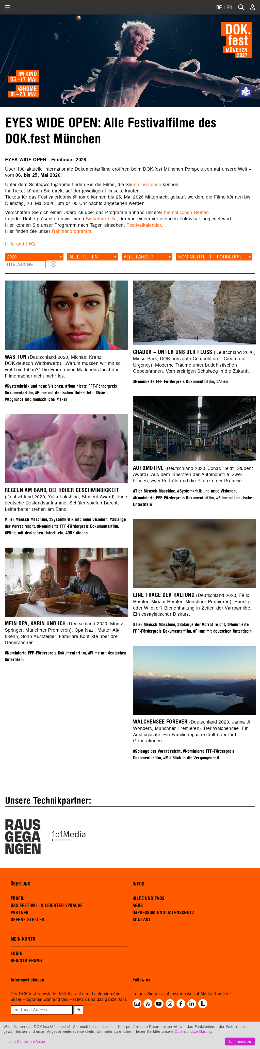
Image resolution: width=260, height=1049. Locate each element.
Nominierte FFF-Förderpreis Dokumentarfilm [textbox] (215, 257)
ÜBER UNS (20, 884)
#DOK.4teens (77, 533)
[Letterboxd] (202, 1006)
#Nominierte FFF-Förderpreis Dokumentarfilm (173, 381)
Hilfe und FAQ (20, 244)
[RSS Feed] (148, 1003)
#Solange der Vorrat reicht (201, 624)
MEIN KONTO (23, 939)
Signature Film (101, 219)
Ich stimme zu (240, 1041)
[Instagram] (170, 1003)
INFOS (138, 884)
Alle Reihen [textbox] (83, 257)
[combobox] (34, 256)
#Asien (101, 392)
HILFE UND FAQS (148, 898)
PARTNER (20, 912)
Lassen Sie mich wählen (24, 1041)
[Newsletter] (137, 1003)
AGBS (138, 905)
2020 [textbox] (12, 257)
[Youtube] (159, 1003)
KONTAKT (142, 919)
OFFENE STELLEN (27, 919)
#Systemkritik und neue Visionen (34, 386)
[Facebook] (181, 1003)
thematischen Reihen (186, 212)
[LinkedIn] (191, 1003)
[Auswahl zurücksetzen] (53, 264)
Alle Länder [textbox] (138, 257)
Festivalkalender (143, 225)
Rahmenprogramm (71, 231)
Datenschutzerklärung (193, 1031)
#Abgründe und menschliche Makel (36, 399)
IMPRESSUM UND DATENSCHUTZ (164, 912)
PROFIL (17, 898)
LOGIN (17, 953)
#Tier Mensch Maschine (154, 491)
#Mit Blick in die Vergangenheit (191, 758)
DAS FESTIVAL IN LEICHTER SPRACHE (47, 905)
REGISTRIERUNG (26, 960)
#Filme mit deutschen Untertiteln (64, 392)
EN (229, 8)
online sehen (147, 184)
